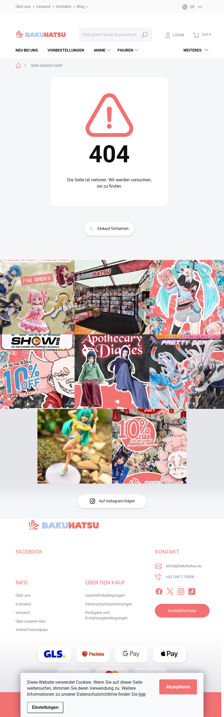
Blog (80, 6)
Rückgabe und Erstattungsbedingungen (106, 615)
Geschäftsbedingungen (105, 595)
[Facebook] (159, 591)
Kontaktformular (182, 610)
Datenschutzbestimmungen (108, 604)
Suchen (144, 34)
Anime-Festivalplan (32, 630)
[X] (170, 591)
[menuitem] (29, 50)
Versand (43, 6)
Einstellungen (45, 707)
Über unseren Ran (31, 621)
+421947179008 (180, 577)
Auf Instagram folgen (117, 501)
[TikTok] (192, 591)
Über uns (23, 6)
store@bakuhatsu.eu (184, 566)
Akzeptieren (178, 686)
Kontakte (63, 6)
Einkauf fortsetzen (113, 228)
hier (141, 694)
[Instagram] (181, 591)
